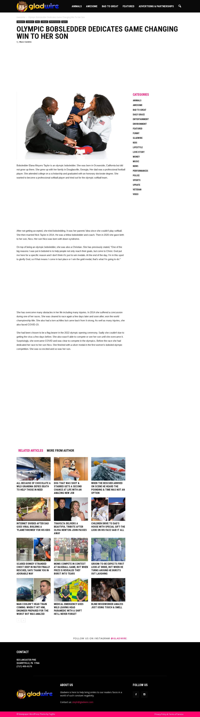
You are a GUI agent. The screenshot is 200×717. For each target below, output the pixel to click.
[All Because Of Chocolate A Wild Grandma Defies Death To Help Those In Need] (34, 469)
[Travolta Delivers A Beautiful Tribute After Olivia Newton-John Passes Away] (71, 509)
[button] (179, 6)
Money (136, 156)
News (135, 166)
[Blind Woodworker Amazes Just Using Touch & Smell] (108, 590)
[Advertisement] (71, 69)
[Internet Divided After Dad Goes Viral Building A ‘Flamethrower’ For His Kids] (34, 509)
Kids (37, 22)
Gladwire (30, 22)
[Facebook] (136, 694)
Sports (64, 22)
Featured (128, 6)
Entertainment (141, 119)
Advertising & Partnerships (156, 6)
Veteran (137, 189)
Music (136, 161)
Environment (140, 124)
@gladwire (119, 638)
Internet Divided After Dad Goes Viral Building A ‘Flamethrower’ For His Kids (33, 526)
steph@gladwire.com (82, 702)
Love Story (139, 152)
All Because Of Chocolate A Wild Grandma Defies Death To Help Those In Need (34, 486)
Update (136, 185)
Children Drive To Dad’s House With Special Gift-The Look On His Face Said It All (108, 526)
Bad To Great (110, 6)
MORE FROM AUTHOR (60, 450)
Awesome (92, 6)
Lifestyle (44, 22)
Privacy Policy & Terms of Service (169, 714)
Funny (136, 133)
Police (136, 175)
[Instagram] (144, 694)
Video (135, 194)
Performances (55, 22)
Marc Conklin (25, 42)
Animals (77, 6)
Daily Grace (139, 114)
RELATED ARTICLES (30, 450)
